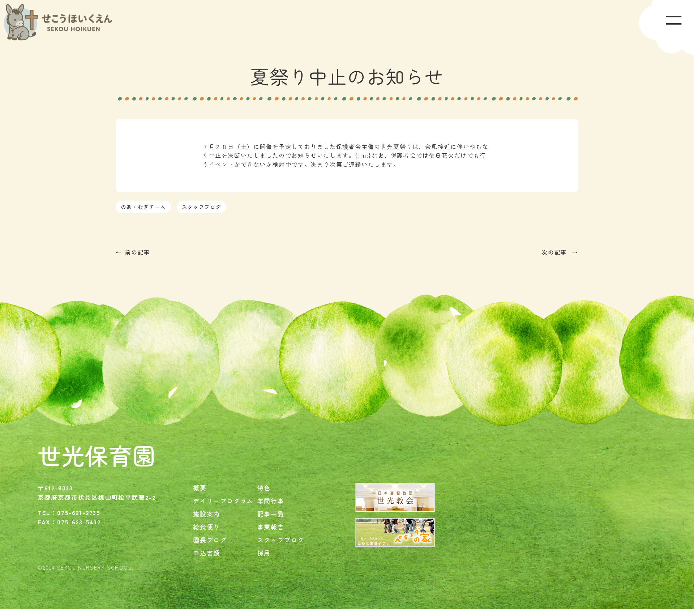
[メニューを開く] (666, 27)
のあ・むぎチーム (143, 206)
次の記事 (555, 252)
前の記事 (137, 252)
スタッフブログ (201, 206)
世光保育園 (97, 455)
